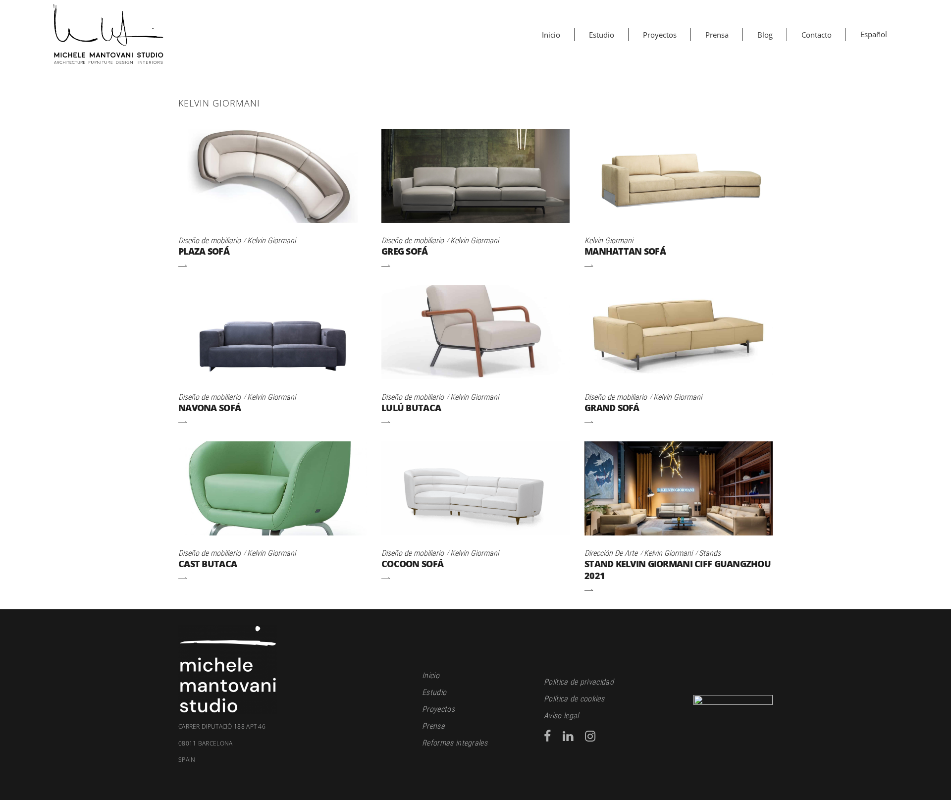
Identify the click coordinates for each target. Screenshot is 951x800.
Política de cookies (574, 698)
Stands (710, 553)
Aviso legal (561, 715)
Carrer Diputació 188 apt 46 (221, 727)
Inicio (430, 675)
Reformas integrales (454, 742)
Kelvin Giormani (271, 240)
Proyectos (438, 709)
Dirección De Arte (610, 553)
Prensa (433, 726)
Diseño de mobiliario (209, 240)
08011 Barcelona (205, 752)
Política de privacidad (579, 682)
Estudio (434, 692)
